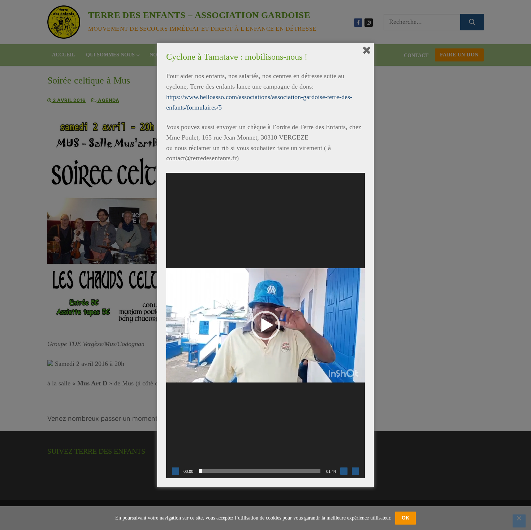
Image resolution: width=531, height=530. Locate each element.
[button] (265, 325)
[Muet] (343, 471)
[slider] (259, 471)
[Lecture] (175, 471)
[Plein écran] (355, 471)
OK (405, 518)
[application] (265, 325)
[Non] (519, 520)
